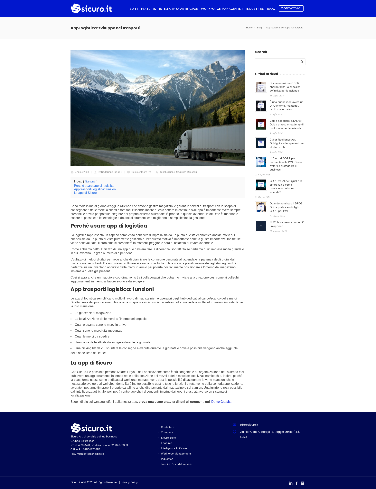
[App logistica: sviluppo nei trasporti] (157, 108)
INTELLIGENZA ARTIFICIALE (178, 8)
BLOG (271, 8)
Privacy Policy (129, 482)
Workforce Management (176, 453)
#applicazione (167, 172)
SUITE (134, 8)
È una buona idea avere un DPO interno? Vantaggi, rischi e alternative (286, 105)
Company (167, 432)
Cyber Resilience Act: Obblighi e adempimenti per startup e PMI (287, 143)
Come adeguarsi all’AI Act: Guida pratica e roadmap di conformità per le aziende (287, 124)
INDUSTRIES (255, 8)
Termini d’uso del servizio (176, 464)
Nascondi (90, 181)
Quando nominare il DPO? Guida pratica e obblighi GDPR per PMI (286, 207)
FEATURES (148, 8)
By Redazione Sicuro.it (110, 172)
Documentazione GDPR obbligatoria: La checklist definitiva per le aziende (285, 87)
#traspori (192, 172)
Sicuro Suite (168, 437)
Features (166, 443)
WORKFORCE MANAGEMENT (222, 8)
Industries (167, 458)
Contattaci (291, 8)
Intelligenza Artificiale (174, 448)
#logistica (181, 172)
